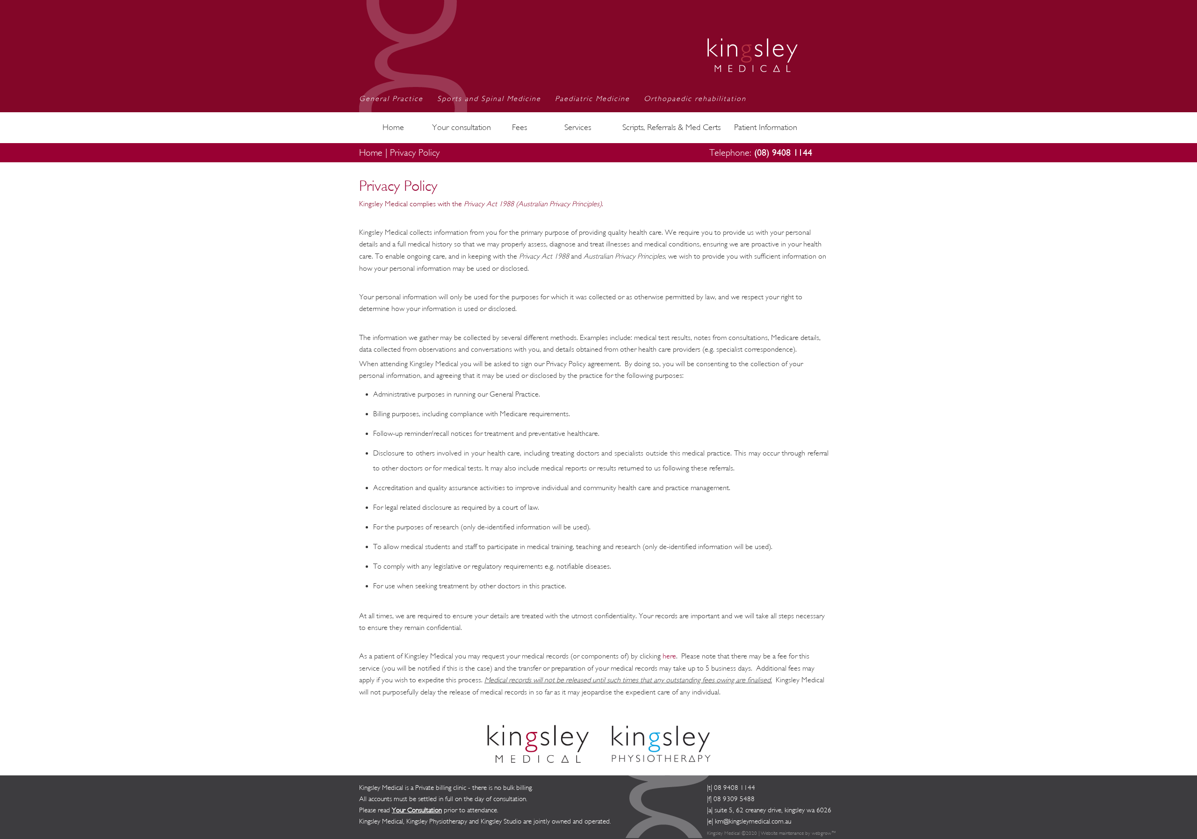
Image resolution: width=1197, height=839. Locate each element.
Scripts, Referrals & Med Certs (671, 127)
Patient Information (765, 127)
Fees (519, 127)
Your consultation (461, 127)
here (669, 656)
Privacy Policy (415, 152)
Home (393, 127)
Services (577, 127)
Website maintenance (782, 833)
